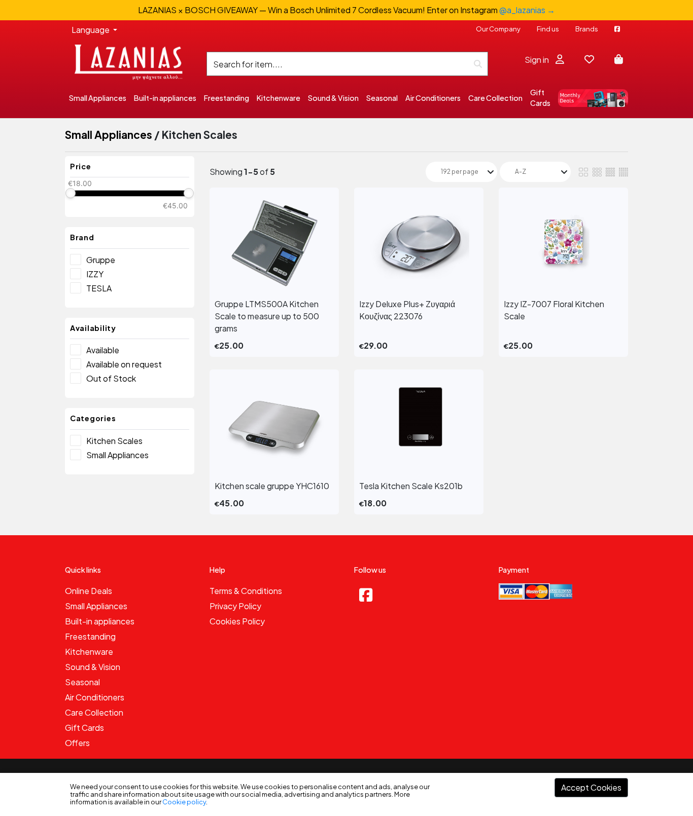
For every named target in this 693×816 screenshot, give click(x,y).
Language (91, 29)
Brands (586, 29)
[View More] (274, 243)
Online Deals (88, 590)
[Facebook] (365, 594)
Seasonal (82, 682)
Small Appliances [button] (97, 97)
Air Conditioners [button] (433, 97)
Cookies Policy (237, 621)
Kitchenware (89, 651)
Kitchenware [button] (278, 97)
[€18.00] (70, 193)
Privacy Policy (235, 606)
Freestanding (90, 636)
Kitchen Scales (114, 440)
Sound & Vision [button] (333, 97)
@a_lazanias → (527, 10)
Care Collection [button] (495, 97)
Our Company (498, 29)
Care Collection (94, 712)
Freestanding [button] (226, 97)
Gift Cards (540, 97)
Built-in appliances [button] (165, 97)
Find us (548, 29)
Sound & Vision (92, 666)
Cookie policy (184, 802)
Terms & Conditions (246, 590)
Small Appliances (108, 134)
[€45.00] (188, 193)
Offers (77, 742)
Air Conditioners (94, 697)
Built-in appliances (99, 621)
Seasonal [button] (382, 97)
